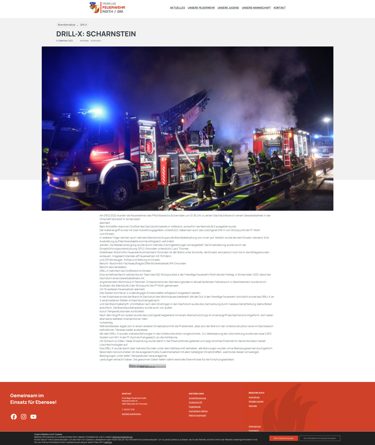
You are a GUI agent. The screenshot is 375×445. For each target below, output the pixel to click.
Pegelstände (195, 406)
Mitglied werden (256, 401)
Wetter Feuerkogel (197, 415)
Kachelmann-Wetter (198, 411)
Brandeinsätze (66, 24)
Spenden (253, 405)
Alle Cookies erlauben (284, 438)
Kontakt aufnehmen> (132, 413)
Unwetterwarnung (197, 398)
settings (108, 442)
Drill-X (83, 24)
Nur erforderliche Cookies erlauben (320, 438)
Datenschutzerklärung (122, 436)
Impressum (254, 430)
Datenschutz (255, 426)
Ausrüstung (254, 397)
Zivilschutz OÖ (195, 402)
